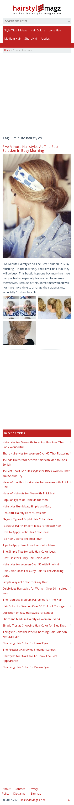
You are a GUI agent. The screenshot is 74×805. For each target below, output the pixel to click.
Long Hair (55, 30)
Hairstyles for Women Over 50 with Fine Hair (31, 564)
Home (7, 50)
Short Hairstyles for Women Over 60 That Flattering (36, 453)
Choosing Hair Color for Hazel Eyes (25, 643)
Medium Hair (12, 38)
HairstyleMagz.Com (32, 800)
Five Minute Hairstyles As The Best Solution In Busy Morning (31, 148)
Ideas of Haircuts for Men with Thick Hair (29, 493)
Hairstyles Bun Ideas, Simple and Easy (27, 506)
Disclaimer (20, 793)
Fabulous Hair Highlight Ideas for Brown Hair (32, 526)
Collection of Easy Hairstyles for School (28, 613)
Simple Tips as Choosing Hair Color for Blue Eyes (34, 625)
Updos (45, 38)
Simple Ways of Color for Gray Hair (25, 582)
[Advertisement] (37, 95)
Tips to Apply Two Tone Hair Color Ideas (29, 545)
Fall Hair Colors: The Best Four (22, 539)
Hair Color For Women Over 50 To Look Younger (34, 606)
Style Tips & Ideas (15, 30)
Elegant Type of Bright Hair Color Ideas (28, 519)
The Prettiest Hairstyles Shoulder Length (29, 650)
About (6, 789)
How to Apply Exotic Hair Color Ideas (26, 532)
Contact (20, 789)
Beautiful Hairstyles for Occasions (24, 513)
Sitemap (36, 793)
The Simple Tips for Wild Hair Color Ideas (29, 551)
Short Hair (31, 38)
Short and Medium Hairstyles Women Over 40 (32, 619)
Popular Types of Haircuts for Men (25, 500)
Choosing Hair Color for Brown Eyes (26, 667)
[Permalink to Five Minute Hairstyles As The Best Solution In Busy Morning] (37, 206)
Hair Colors (37, 30)
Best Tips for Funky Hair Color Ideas (26, 558)
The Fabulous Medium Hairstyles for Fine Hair (32, 600)
